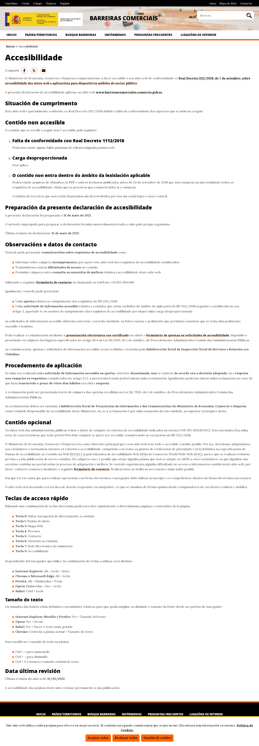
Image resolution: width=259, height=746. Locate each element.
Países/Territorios (41, 34)
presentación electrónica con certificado (97, 335)
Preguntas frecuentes (153, 34)
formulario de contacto (54, 282)
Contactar (246, 3)
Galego (37, 3)
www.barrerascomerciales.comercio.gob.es (129, 92)
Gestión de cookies (157, 738)
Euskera (51, 3)
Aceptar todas (98, 738)
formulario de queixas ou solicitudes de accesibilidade (187, 335)
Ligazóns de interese (198, 34)
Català (25, 3)
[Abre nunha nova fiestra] (19, 19)
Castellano (11, 3)
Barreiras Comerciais (124, 18)
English (64, 3)
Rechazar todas (126, 738)
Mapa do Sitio (228, 3)
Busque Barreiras (80, 34)
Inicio (213, 3)
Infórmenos (115, 34)
